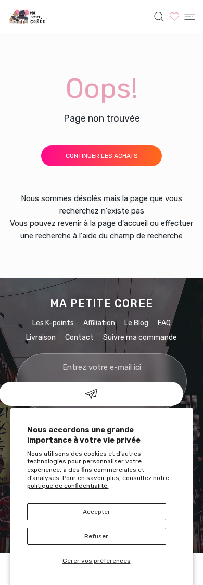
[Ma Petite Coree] (28, 16)
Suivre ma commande (140, 337)
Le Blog (136, 322)
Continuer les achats (102, 155)
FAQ (164, 322)
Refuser (96, 536)
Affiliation (99, 322)
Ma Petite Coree (101, 303)
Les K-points (53, 322)
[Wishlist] (174, 16)
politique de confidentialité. (68, 485)
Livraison (41, 337)
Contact (79, 337)
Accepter (96, 511)
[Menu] (189, 16)
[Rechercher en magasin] (159, 16)
